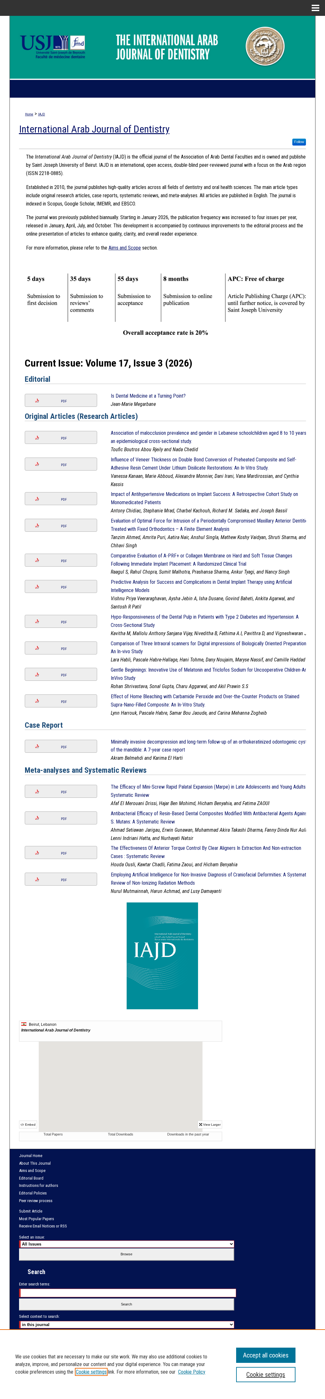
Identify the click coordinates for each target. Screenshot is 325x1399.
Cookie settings (91, 1372)
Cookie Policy (191, 1372)
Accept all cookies (266, 1355)
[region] (162, 1364)
